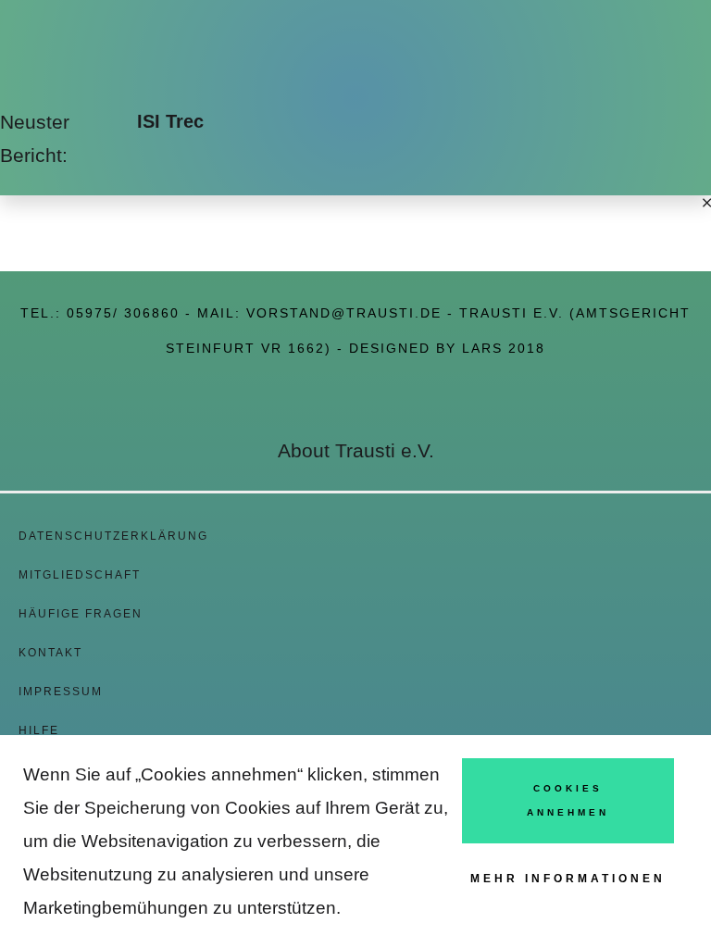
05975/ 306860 (123, 313)
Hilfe (39, 730)
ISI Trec (170, 121)
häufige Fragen (81, 613)
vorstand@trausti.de (344, 313)
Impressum (61, 691)
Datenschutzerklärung (113, 536)
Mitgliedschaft (80, 574)
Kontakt (50, 652)
